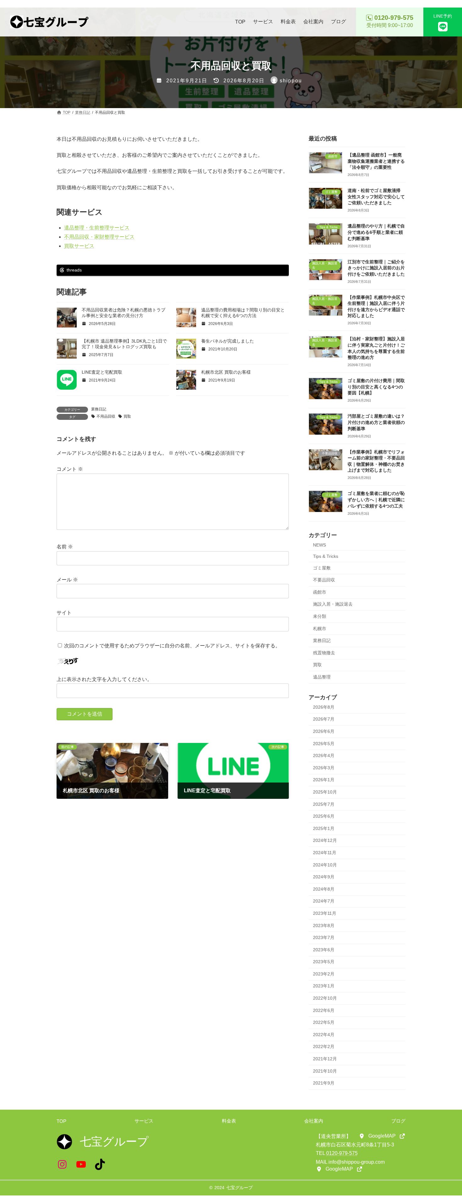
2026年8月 (323, 707)
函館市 (319, 592)
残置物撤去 (324, 652)
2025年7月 (323, 804)
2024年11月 (324, 852)
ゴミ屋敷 (322, 567)
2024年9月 (323, 876)
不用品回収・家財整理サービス (99, 236)
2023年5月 (323, 961)
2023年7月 (323, 937)
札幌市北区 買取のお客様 (226, 372)
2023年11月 (324, 913)
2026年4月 (323, 755)
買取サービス (79, 246)
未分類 (319, 616)
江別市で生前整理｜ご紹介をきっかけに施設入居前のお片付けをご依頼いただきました (376, 268)
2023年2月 (323, 973)
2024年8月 (323, 889)
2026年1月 (323, 779)
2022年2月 (323, 1046)
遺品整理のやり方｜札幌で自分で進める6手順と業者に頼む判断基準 (376, 232)
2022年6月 (323, 1010)
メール (67, 579)
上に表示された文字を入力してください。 (104, 679)
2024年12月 (325, 840)
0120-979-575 (342, 1153)
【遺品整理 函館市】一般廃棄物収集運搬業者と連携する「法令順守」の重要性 (376, 161)
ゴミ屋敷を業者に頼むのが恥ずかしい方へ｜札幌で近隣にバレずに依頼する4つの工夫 (376, 499)
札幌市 (319, 628)
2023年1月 (323, 985)
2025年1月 (323, 828)
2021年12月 (325, 1058)
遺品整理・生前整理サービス (96, 227)
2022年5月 (323, 1022)
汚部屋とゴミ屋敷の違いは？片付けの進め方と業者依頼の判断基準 (376, 422)
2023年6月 (323, 949)
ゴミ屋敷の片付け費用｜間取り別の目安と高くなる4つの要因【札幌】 (376, 386)
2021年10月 (325, 1071)
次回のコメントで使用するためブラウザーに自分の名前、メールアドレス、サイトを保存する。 (172, 645)
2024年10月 (325, 864)
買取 (127, 416)
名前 (65, 547)
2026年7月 (323, 719)
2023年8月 (323, 925)
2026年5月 (323, 743)
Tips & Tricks (325, 556)
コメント (70, 469)
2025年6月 (323, 816)
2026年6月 (323, 731)
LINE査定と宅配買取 (102, 372)
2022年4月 (323, 1034)
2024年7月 (323, 901)
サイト (64, 612)
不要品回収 (324, 579)
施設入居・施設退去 (333, 604)
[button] (382, 1136)
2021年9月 (323, 1082)
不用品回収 (105, 416)
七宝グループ (239, 1187)
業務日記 (98, 409)
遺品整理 (322, 676)
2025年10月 (325, 791)
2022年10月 (325, 998)
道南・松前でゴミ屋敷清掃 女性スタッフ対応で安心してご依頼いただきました (376, 196)
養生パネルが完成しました (227, 340)
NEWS (319, 544)
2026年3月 (323, 767)
